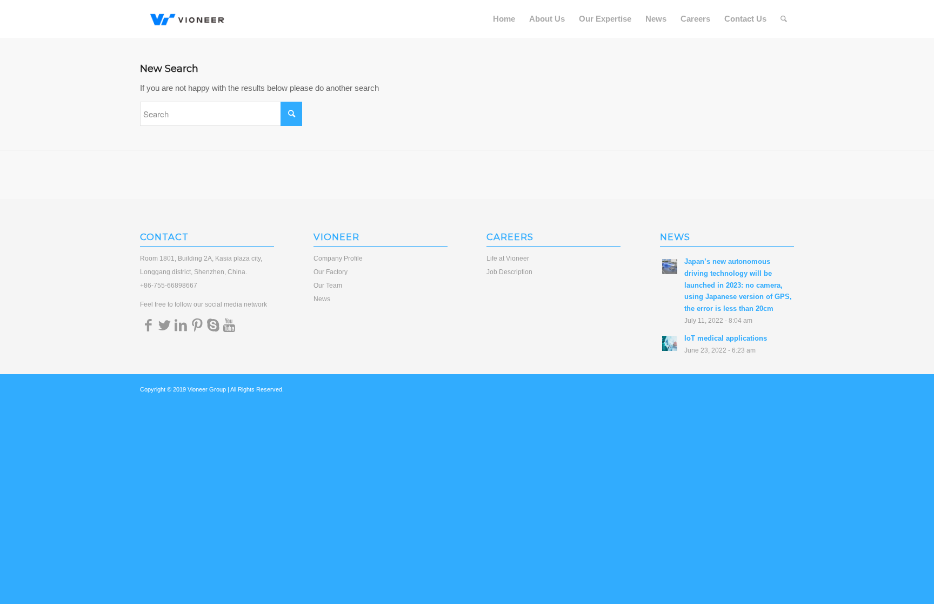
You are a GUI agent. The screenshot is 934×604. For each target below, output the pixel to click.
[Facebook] (148, 325)
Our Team (327, 285)
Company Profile (338, 258)
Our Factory (330, 272)
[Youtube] (229, 325)
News (321, 299)
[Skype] (213, 325)
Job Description (509, 272)
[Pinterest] (197, 325)
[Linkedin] (180, 325)
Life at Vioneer (507, 258)
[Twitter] (164, 325)
